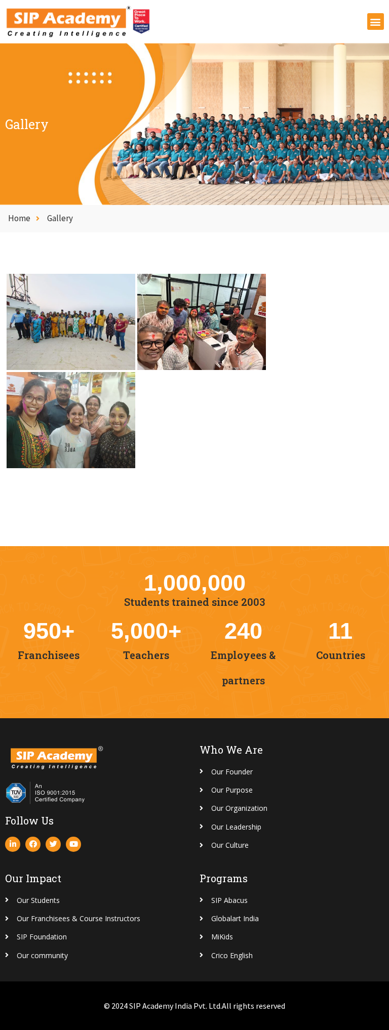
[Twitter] (53, 844)
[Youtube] (73, 844)
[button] (375, 21)
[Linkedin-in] (12, 844)
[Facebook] (33, 844)
